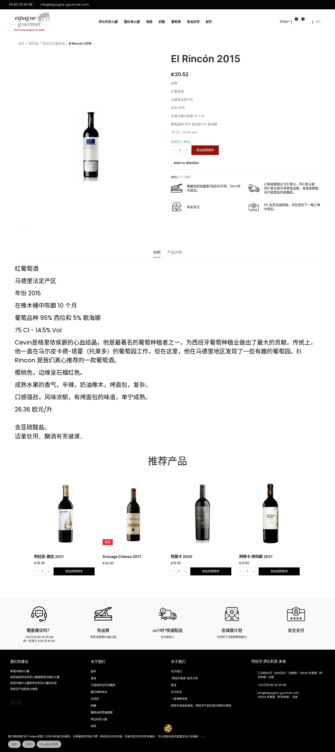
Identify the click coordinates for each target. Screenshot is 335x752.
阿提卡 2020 (181, 556)
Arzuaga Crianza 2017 (122, 556)
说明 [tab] (156, 252)
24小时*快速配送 (167, 630)
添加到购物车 (205, 150)
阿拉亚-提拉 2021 (49, 556)
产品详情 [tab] (174, 252)
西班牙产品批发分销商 (24, 689)
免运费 (103, 630)
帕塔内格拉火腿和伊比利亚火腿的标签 (33, 683)
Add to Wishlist (186, 163)
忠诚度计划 (232, 630)
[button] (21, 529)
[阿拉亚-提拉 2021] (65, 514)
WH (201, 736)
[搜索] (308, 22)
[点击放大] (23, 230)
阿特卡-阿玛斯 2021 (256, 556)
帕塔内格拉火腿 (19, 671)
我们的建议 (19, 662)
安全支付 (296, 630)
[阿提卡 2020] (201, 514)
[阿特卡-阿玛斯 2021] (270, 514)
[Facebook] (12, 702)
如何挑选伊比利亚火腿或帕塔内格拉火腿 (34, 677)
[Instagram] (18, 702)
